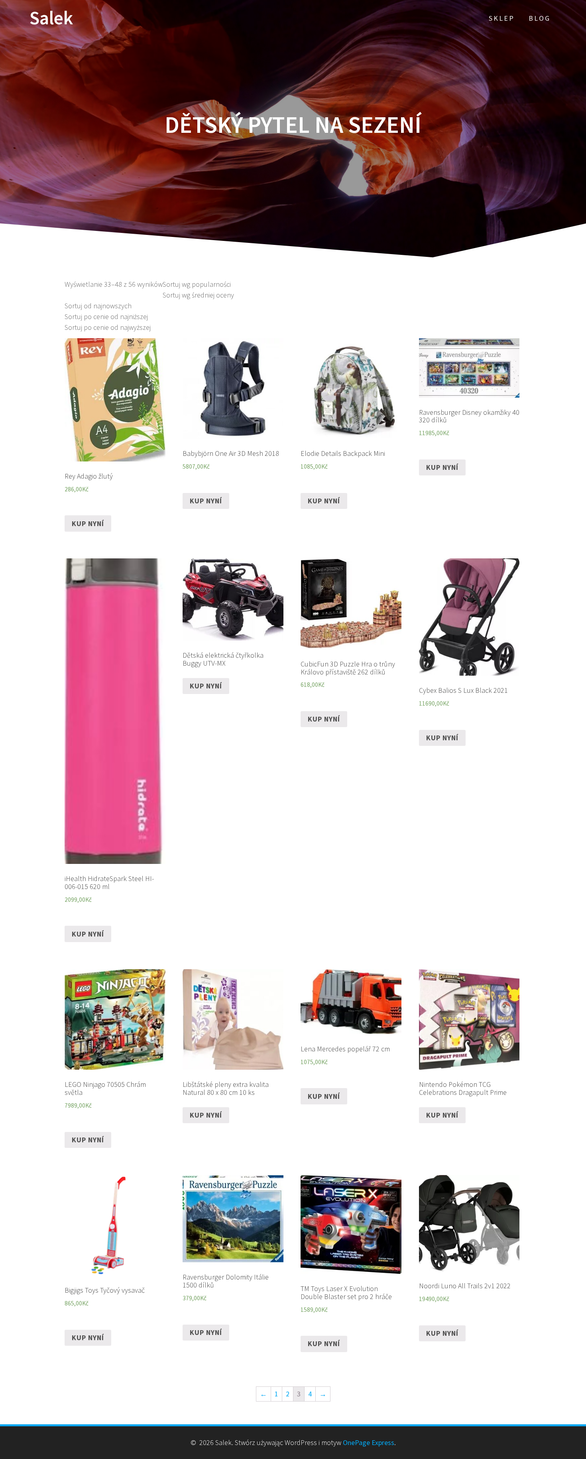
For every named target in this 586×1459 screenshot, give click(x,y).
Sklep (502, 18)
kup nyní (88, 523)
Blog (540, 18)
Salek (51, 18)
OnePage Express (368, 1442)
